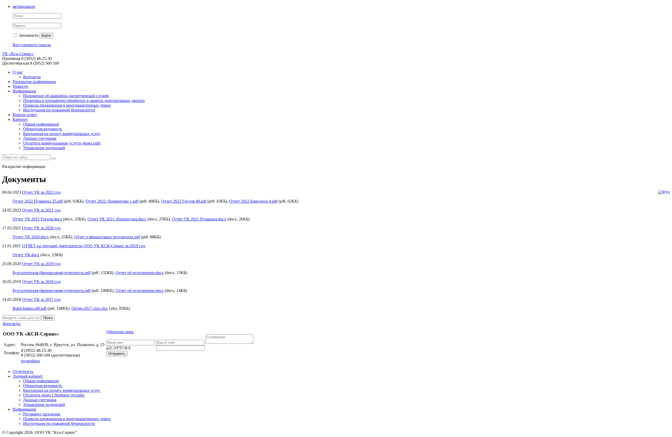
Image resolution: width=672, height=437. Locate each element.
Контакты (32, 77)
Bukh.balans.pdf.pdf (29, 308)
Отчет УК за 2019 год (41, 263)
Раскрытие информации (34, 81)
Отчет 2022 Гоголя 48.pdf (183, 201)
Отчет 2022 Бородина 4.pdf (253, 201)
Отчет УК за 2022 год (41, 192)
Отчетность (23, 371)
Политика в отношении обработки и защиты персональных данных (84, 100)
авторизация (24, 6)
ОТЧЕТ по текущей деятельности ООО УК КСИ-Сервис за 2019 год (83, 246)
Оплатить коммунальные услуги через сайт (62, 143)
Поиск (48, 318)
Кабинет (20, 119)
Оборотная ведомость (42, 129)
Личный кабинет (28, 376)
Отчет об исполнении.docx (140, 272)
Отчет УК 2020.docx (31, 237)
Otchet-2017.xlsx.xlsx (89, 308)
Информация (24, 91)
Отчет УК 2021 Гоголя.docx (37, 219)
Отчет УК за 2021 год (41, 210)
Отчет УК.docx (26, 255)
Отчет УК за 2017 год (41, 299)
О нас (18, 72)
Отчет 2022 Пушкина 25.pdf (38, 201)
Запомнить (28, 35)
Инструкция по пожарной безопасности (59, 110)
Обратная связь (120, 332)
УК (18, 54)
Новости (20, 86)
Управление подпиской (44, 148)
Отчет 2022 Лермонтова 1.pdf (112, 201)
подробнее (30, 361)
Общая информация (41, 124)
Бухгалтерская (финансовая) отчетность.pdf (52, 272)
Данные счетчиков (39, 138)
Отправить (116, 354)
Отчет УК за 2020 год (41, 228)
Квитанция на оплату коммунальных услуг (62, 133)
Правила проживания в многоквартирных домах (67, 105)
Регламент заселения (41, 414)
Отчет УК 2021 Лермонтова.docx (116, 219)
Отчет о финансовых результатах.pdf (107, 237)
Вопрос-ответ (25, 114)
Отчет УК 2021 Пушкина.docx (199, 219)
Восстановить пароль (32, 45)
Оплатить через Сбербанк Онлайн (54, 395)
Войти (46, 36)
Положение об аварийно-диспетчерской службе (66, 96)
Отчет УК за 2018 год (41, 281)
